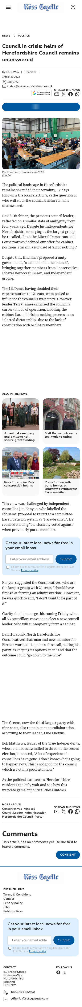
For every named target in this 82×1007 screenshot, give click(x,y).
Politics (24, 35)
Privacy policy (12, 903)
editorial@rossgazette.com (29, 999)
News (6, 35)
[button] (8, 7)
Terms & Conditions (17, 895)
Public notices (13, 911)
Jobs (6, 907)
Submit (66, 559)
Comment (68, 855)
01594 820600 (25, 992)
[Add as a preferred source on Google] (42, 93)
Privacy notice (29, 570)
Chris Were (13, 72)
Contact (8, 899)
